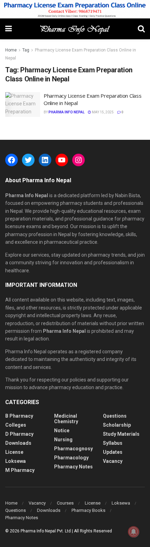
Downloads (18, 443)
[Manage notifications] (133, 531)
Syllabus (112, 443)
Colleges (15, 425)
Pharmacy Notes (73, 466)
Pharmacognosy (73, 448)
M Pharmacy (20, 470)
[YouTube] (61, 160)
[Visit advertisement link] (75, 9)
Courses (65, 503)
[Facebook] (11, 160)
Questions (115, 416)
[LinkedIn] (45, 160)
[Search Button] (141, 28)
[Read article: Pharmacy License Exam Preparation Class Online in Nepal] (22, 104)
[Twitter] (28, 160)
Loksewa (15, 461)
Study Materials (121, 434)
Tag (25, 50)
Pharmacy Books (88, 510)
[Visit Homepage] (74, 29)
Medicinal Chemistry (66, 418)
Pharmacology (71, 457)
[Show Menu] (8, 28)
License (14, 452)
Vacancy (112, 461)
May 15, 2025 (102, 112)
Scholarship (117, 425)
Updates (112, 452)
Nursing (63, 439)
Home (11, 50)
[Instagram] (78, 160)
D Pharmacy (19, 434)
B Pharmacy (19, 416)
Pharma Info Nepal (66, 112)
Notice (61, 430)
